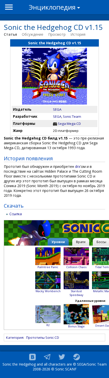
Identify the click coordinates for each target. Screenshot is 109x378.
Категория (14, 337)
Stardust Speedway (76, 293)
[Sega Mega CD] (55, 123)
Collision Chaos (76, 267)
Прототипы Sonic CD (42, 337)
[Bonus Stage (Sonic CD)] (76, 314)
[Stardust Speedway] (76, 280)
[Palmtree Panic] (48, 256)
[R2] (48, 314)
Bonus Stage (76, 326)
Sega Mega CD (69, 123)
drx (77, 166)
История (77, 34)
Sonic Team (72, 116)
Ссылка (15, 213)
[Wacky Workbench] (48, 280)
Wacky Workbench (48, 291)
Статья (10, 34)
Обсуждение (32, 34)
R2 (48, 325)
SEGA (57, 109)
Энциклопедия (52, 7)
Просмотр (57, 34)
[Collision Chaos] (76, 256)
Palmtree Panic (48, 267)
